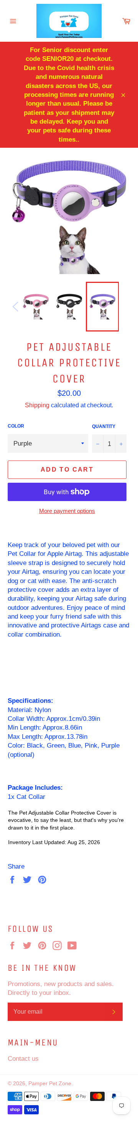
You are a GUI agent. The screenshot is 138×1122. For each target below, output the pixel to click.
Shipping (37, 405)
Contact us (23, 1058)
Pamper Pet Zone (49, 1083)
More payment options (67, 511)
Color (16, 426)
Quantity (103, 426)
